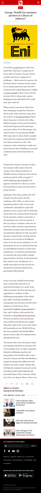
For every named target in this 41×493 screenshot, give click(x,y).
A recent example (10, 93)
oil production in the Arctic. (24, 315)
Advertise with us (17, 460)
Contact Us (13, 457)
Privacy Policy (7, 460)
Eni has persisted (23, 116)
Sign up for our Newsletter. (13, 391)
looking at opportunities (23, 309)
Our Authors (7, 463)
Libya (20, 7)
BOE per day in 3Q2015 (19, 180)
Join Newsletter (28, 460)
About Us (6, 457)
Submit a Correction (11, 388)
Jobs (35, 460)
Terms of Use (30, 457)
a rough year (18, 67)
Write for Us (21, 457)
